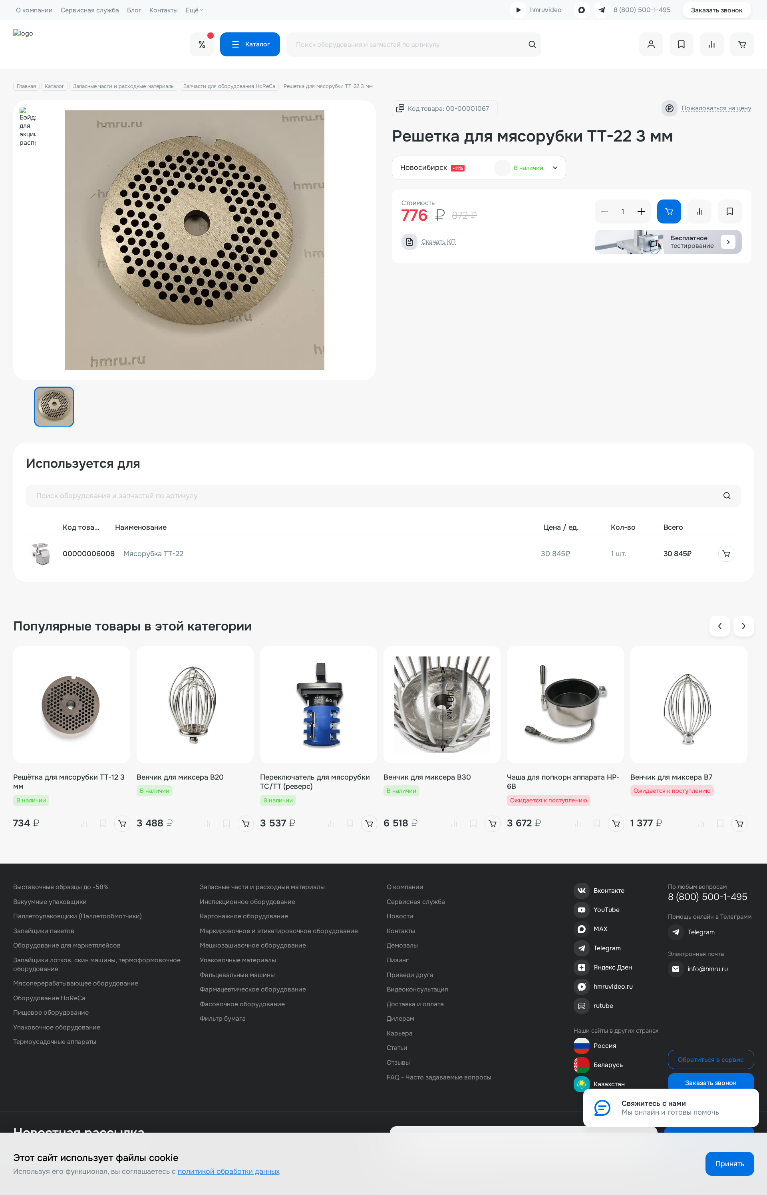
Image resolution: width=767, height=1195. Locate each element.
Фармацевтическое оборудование (253, 989)
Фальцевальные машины (237, 975)
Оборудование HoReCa (49, 998)
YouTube (607, 910)
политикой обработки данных (229, 1171)
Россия (605, 1045)
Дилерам (400, 1018)
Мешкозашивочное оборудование (253, 945)
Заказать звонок (717, 10)
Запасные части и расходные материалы (124, 86)
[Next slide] (743, 626)
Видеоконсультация (417, 989)
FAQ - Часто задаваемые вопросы (439, 1077)
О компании (34, 10)
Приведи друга (410, 975)
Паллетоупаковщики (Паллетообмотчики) (77, 916)
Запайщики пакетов (43, 931)
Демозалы (402, 945)
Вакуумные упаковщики (50, 902)
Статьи (397, 1047)
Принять (729, 1163)
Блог (134, 10)
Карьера (400, 1033)
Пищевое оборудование (51, 1012)
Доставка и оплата (415, 1004)
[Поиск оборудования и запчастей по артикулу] (727, 496)
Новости (400, 916)
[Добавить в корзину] (726, 554)
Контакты (163, 10)
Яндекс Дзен (613, 967)
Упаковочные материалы (238, 960)
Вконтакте (609, 890)
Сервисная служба (90, 10)
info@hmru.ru (708, 969)
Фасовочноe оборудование (242, 1004)
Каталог (54, 86)
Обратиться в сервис (711, 1059)
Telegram (607, 948)
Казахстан (609, 1084)
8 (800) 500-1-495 (642, 10)
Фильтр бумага (223, 1018)
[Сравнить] (84, 824)
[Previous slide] (719, 626)
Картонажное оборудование (244, 916)
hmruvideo (546, 10)
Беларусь (608, 1065)
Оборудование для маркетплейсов (67, 945)
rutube (603, 1005)
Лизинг (398, 960)
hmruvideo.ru (613, 986)
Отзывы (398, 1062)
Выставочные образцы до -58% (61, 887)
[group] (194, 240)
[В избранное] (103, 824)
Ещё (192, 10)
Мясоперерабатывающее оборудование (75, 983)
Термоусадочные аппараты (54, 1041)
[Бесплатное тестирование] (728, 242)
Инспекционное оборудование (247, 902)
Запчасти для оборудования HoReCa (229, 86)
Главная (26, 86)
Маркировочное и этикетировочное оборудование (279, 931)
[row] (383, 554)
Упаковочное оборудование (56, 1027)
